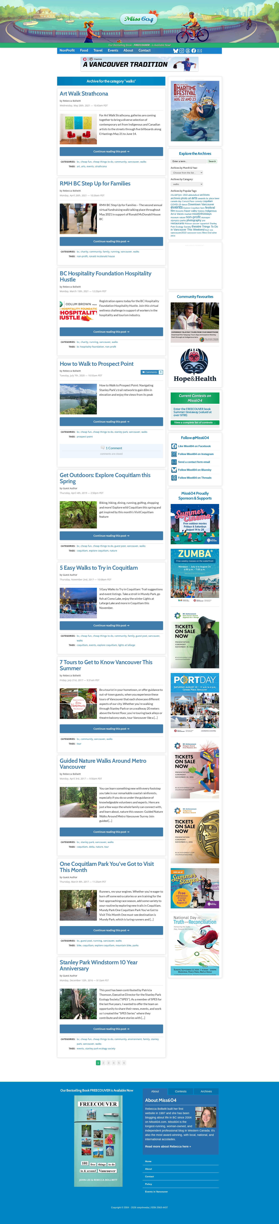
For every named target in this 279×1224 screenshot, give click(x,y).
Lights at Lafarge (126, 645)
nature (113, 550)
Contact (145, 50)
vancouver (133, 161)
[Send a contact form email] (199, 51)
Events (113, 50)
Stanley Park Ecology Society (100, 1048)
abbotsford (193, 195)
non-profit (82, 256)
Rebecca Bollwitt (72, 100)
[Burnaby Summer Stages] (195, 888)
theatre (196, 226)
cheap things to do (103, 161)
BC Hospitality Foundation (90, 346)
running (115, 251)
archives (205, 195)
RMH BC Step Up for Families (95, 183)
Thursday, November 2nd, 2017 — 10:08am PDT (85, 579)
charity (84, 251)
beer (217, 198)
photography (193, 220)
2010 (185, 195)
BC (78, 161)
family (106, 251)
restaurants (177, 223)
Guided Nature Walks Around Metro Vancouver (103, 764)
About (128, 50)
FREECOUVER (142, 45)
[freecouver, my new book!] (98, 1186)
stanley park (121, 432)
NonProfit (67, 50)
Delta (91, 846)
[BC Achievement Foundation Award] (195, 638)
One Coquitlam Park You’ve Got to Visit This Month (107, 867)
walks (143, 161)
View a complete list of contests (193, 422)
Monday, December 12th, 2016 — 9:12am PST (84, 980)
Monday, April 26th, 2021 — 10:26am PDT (82, 195)
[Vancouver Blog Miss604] (139, 18)
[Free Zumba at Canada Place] (195, 576)
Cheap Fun (86, 161)
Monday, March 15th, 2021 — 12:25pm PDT (83, 291)
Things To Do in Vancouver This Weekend (194, 228)
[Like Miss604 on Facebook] (193, 51)
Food (84, 50)
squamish (204, 223)
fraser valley (190, 211)
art (78, 166)
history (201, 211)
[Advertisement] (195, 266)
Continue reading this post (109, 151)
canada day (176, 201)
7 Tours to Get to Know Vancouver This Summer (106, 665)
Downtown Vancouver (201, 204)
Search (212, 161)
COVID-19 (176, 204)
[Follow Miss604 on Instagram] (181, 51)
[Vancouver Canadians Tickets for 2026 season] (139, 64)
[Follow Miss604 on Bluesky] (175, 51)
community (120, 161)
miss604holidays (202, 213)
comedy (198, 201)
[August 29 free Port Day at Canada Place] (195, 703)
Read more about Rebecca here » (168, 1146)
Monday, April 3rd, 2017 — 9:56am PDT (81, 778)
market (187, 214)
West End (206, 233)
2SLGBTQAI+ (176, 195)
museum (175, 217)
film (173, 210)
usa (211, 230)
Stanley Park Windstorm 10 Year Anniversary (98, 965)
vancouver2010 (178, 232)
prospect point (85, 436)
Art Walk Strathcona (84, 94)
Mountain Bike (123, 945)
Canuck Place (188, 201)
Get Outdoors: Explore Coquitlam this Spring (105, 478)
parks (136, 945)
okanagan (205, 217)
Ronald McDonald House (102, 256)
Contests (180, 1091)
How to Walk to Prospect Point (97, 364)
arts (83, 166)
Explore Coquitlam (98, 550)
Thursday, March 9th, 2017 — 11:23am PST (83, 881)
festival (210, 207)
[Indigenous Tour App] (195, 322)
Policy (148, 1184)
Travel (98, 50)
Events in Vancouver (156, 1191)
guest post (120, 546)
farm (202, 208)
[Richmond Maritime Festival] (195, 111)
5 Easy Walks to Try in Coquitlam (99, 568)
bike (79, 945)
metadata (112, 159)
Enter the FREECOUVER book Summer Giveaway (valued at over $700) (193, 412)
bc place (210, 198)
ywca (173, 236)
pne (203, 220)
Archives (206, 1091)
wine (214, 232)
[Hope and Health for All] (195, 366)
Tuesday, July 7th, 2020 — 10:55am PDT (81, 375)
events (90, 166)
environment (135, 1039)
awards (202, 198)
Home (148, 1161)
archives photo (179, 198)
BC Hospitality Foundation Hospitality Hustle (105, 276)
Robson (188, 224)
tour (79, 743)
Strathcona (101, 166)
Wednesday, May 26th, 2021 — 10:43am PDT (84, 105)
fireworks (180, 211)
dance (184, 204)
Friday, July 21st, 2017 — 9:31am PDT (79, 680)
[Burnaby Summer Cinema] (195, 524)
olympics (175, 220)
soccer (196, 223)
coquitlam (82, 550)
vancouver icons (194, 233)
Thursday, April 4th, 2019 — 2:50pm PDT (81, 492)
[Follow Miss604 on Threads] (187, 51)
